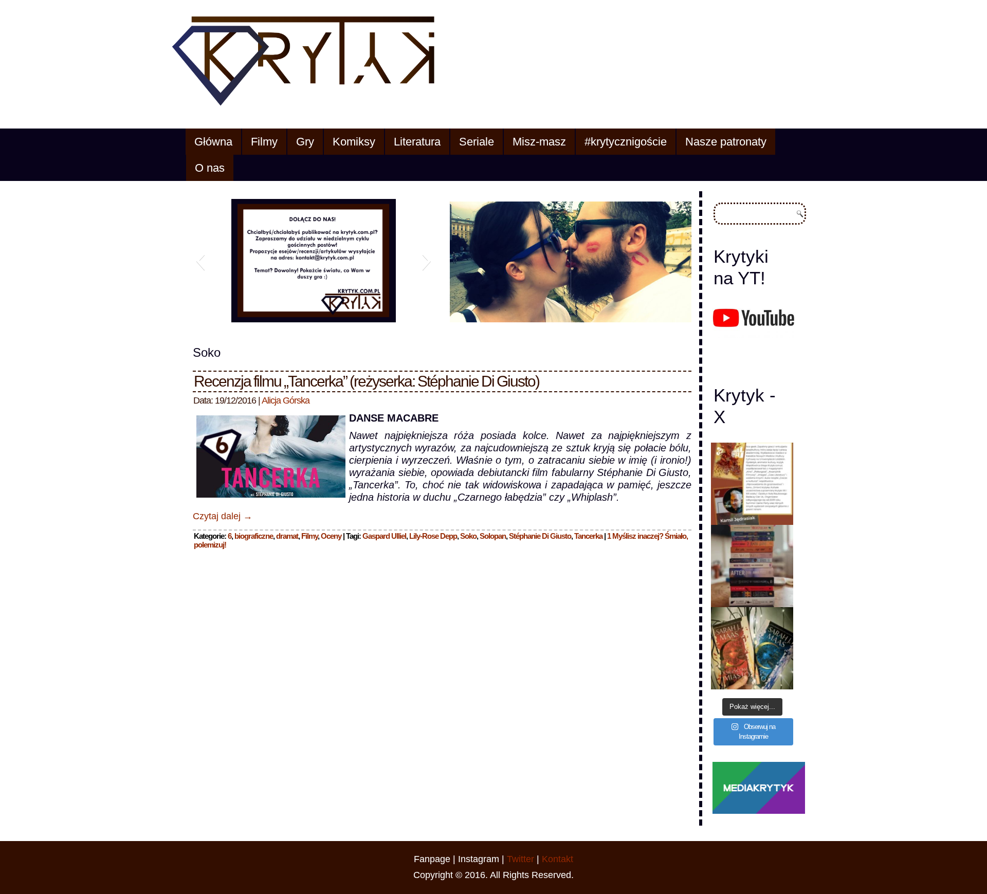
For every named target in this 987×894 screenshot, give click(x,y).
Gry (305, 141)
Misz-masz (539, 141)
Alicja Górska (285, 400)
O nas (210, 167)
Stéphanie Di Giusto (540, 536)
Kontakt (557, 859)
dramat (287, 536)
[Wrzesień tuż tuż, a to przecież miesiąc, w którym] (752, 484)
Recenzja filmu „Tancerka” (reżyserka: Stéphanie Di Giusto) (366, 381)
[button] (200, 260)
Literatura (417, 141)
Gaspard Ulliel (384, 536)
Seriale (476, 141)
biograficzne (253, 536)
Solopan (493, 536)
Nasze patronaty (725, 141)
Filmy (264, 141)
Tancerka (588, 536)
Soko (468, 536)
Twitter (520, 859)
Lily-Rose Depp (433, 536)
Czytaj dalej (222, 516)
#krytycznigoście (625, 141)
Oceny (331, 536)
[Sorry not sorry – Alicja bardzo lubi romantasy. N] (752, 648)
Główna (213, 141)
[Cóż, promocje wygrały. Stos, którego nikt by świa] (752, 566)
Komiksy (354, 141)
